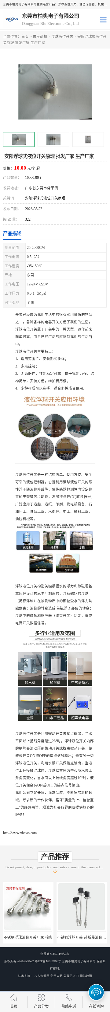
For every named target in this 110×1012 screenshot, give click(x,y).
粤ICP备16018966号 (48, 961)
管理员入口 (71, 976)
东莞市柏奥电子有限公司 (79, 961)
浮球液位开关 (62, 36)
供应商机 (40, 36)
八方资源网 (42, 976)
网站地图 (86, 976)
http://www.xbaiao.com (20, 833)
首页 (25, 36)
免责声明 (56, 976)
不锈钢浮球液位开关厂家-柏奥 (28, 937)
